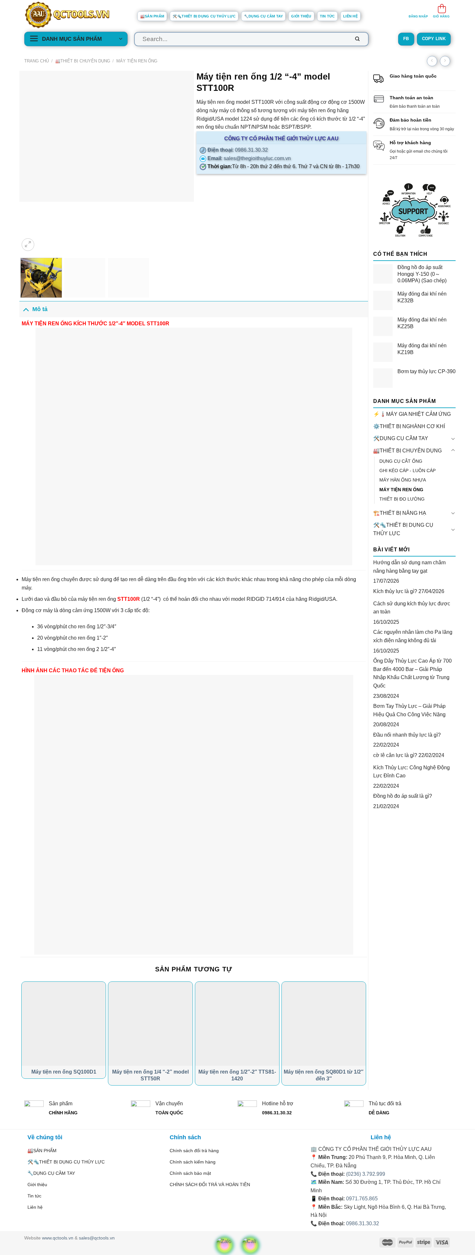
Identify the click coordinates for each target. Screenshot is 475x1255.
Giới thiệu (301, 16)
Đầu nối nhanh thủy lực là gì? (407, 735)
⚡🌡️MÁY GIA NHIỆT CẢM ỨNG (412, 414)
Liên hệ (350, 16)
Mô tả (40, 309)
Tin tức (327, 16)
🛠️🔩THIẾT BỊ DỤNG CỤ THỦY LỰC (204, 16)
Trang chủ (36, 61)
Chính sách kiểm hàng (193, 1161)
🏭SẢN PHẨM (152, 16)
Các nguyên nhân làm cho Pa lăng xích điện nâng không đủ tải (412, 636)
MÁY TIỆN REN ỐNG (136, 61)
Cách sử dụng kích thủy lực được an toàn (411, 608)
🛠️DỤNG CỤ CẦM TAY (400, 438)
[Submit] (357, 39)
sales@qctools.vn (97, 1237)
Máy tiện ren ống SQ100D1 (63, 1072)
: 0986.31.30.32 (237, 150)
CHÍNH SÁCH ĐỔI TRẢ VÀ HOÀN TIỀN (210, 1184)
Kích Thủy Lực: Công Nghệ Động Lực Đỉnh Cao (411, 772)
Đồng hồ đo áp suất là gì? (402, 796)
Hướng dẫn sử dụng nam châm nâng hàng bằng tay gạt (409, 567)
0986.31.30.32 (362, 1223)
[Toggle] (453, 438)
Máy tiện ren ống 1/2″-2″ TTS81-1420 (237, 1075)
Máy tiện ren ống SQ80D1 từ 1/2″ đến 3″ (324, 1075)
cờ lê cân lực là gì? (395, 755)
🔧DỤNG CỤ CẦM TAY (263, 16)
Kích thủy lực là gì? (395, 591)
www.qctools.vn (57, 1237)
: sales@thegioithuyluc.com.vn (248, 158)
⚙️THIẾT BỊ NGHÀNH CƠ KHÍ (409, 426)
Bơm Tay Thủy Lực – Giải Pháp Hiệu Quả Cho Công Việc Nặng (409, 710)
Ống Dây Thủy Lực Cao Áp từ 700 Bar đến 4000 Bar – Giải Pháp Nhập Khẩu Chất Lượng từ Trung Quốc (412, 673)
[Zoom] (28, 244)
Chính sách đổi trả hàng (194, 1150)
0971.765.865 (362, 1198)
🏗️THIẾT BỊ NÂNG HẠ (399, 513)
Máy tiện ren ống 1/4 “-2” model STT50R (150, 1075)
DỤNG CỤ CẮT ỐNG (400, 461)
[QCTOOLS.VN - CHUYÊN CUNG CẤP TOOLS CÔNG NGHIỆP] (76, 15)
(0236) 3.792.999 (365, 1174)
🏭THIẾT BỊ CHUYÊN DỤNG (82, 61)
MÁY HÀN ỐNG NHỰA (402, 479)
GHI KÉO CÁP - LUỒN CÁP (407, 470)
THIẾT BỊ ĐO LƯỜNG (402, 499)
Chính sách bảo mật (190, 1173)
